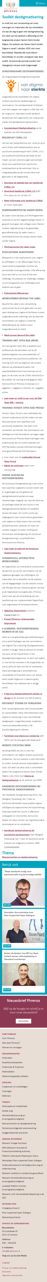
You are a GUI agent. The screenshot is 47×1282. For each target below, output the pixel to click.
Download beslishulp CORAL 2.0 (19, 191)
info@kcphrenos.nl (11, 1251)
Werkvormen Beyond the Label (19, 335)
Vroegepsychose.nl (11, 1208)
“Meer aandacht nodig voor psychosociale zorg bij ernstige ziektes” (23, 873)
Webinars (6, 1096)
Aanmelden (23, 1021)
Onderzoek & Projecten (13, 1067)
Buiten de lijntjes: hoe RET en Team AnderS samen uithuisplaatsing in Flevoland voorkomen (21, 956)
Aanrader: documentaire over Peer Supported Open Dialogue (19, 914)
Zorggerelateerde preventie (15, 1133)
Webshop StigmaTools (15, 611)
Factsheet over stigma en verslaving (21, 736)
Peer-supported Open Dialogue (16, 1213)
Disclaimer (6, 1272)
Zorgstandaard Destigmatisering (20, 128)
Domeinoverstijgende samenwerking (19, 1128)
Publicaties (7, 1058)
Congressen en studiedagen (15, 1087)
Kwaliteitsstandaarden (12, 1062)
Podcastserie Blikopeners (16, 293)
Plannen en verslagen (12, 1047)
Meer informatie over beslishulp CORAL (23, 201)
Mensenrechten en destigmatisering (20, 857)
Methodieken (8, 1072)
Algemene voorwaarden (12, 1275)
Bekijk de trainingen (14, 465)
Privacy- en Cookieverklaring (14, 1268)
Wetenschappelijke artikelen (15, 1076)
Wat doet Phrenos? (11, 1043)
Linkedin (6, 1263)
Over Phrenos (8, 1038)
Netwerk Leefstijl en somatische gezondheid (22, 1173)
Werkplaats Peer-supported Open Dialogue (22, 1160)
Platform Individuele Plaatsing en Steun (20, 1156)
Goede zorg (7, 1111)
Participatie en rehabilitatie (14, 1106)
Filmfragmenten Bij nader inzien (19, 247)
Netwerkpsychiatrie (11, 1217)
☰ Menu (40, 3)
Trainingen (7, 1091)
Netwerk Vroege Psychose (14, 1143)
